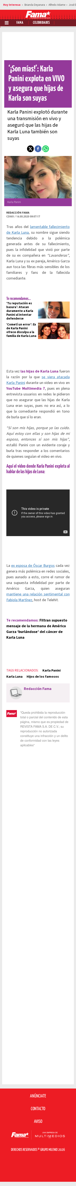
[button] (30, 148)
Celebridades (41, 23)
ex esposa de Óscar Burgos (33, 565)
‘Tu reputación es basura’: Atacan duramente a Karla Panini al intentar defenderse (19, 311)
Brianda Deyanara (34, 5)
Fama (19, 23)
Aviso (38, 1121)
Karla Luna (14, 676)
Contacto (38, 1109)
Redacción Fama (17, 212)
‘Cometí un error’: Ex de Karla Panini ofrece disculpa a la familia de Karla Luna (21, 330)
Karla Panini (51, 670)
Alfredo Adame (57, 5)
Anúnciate (38, 1096)
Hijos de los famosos (43, 676)
